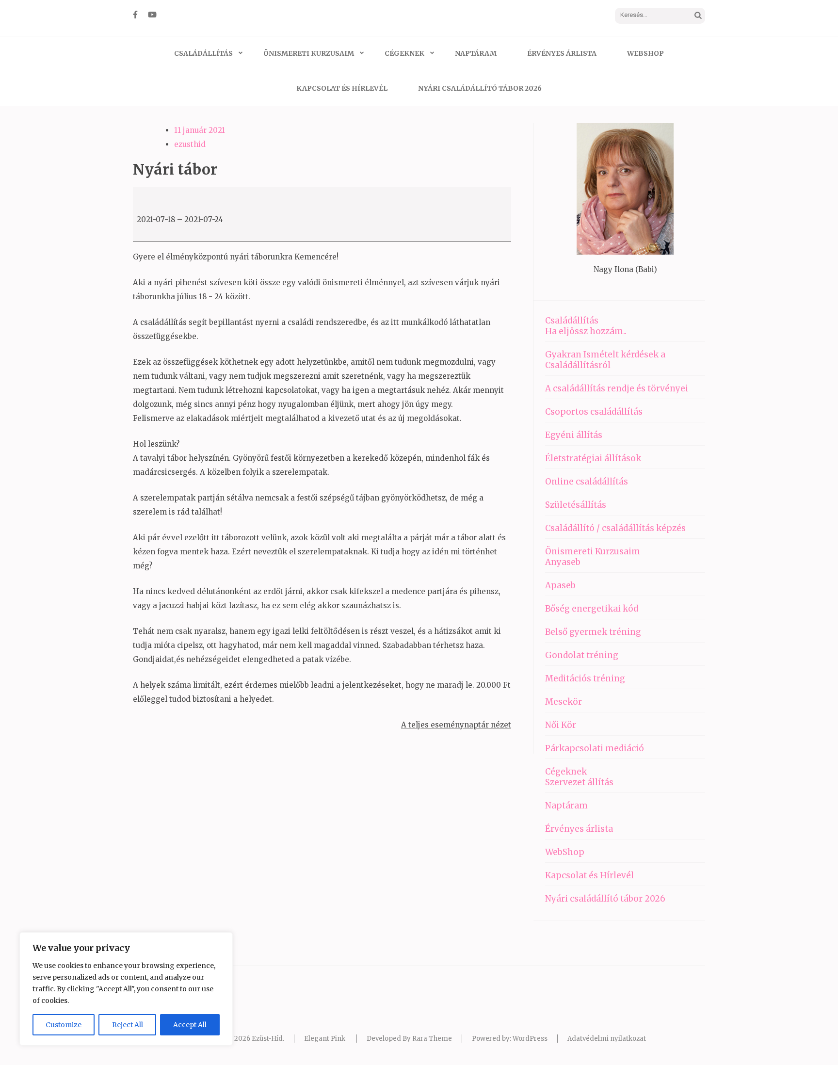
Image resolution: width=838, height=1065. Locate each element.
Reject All (127, 1024)
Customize (63, 1024)
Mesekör (563, 701)
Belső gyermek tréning (593, 632)
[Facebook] (135, 14)
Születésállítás (575, 505)
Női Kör (560, 725)
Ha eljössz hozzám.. (586, 331)
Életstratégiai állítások (593, 458)
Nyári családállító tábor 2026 (480, 88)
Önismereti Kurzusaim (308, 53)
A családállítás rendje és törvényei (616, 388)
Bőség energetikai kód (591, 608)
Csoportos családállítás (594, 411)
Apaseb (560, 585)
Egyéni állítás (573, 435)
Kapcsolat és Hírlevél (341, 88)
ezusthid (190, 144)
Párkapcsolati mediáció (594, 748)
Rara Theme (432, 1038)
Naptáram (476, 53)
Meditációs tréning (585, 678)
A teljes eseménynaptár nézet (456, 724)
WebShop (645, 53)
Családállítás (203, 53)
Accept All (190, 1024)
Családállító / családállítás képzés (615, 528)
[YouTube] (152, 14)
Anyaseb (562, 562)
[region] (126, 989)
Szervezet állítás (579, 782)
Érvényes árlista (561, 53)
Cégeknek (404, 53)
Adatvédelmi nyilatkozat (606, 1038)
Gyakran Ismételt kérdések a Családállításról (605, 360)
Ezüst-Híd (267, 1038)
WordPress (530, 1038)
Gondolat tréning (581, 655)
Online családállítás (586, 481)
